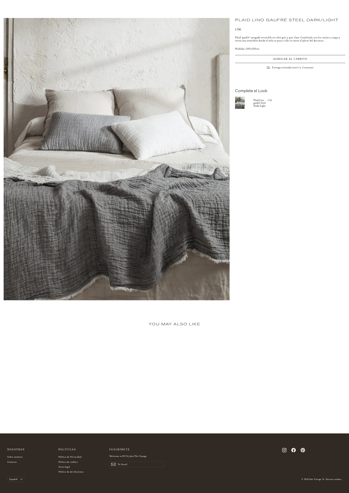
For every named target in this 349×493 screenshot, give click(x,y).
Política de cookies (68, 461)
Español (13, 479)
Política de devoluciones (71, 471)
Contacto (12, 461)
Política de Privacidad (70, 456)
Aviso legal (64, 466)
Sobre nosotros (15, 456)
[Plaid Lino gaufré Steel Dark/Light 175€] (244, 103)
